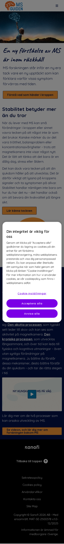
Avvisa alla (32, 313)
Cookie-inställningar (32, 293)
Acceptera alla (32, 303)
